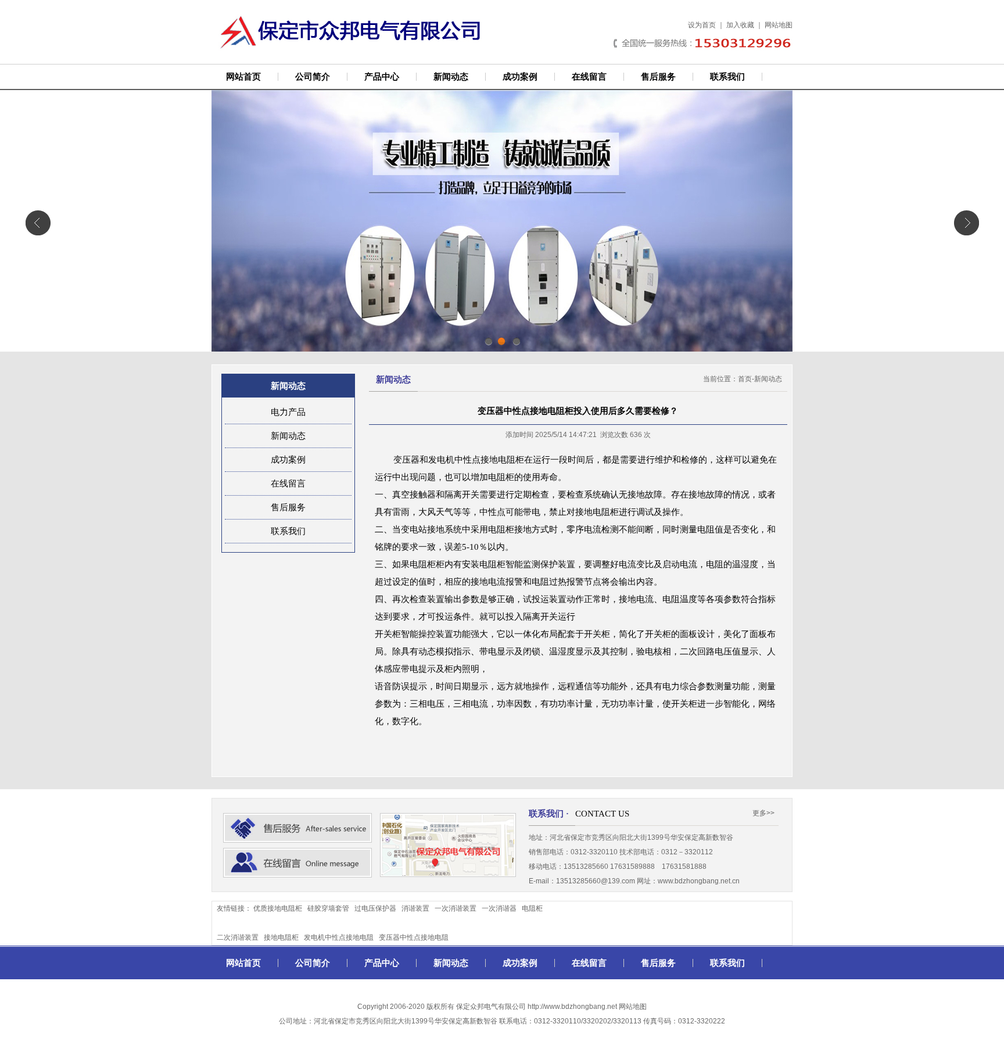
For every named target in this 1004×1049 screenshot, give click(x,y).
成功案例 (520, 76)
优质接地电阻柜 (277, 908)
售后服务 (658, 76)
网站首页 (243, 76)
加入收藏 (740, 25)
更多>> (763, 813)
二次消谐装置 (238, 937)
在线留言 (589, 76)
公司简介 (312, 76)
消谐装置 (415, 908)
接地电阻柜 (281, 937)
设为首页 (702, 25)
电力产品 (288, 412)
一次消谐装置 (455, 908)
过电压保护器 (375, 908)
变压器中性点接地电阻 (414, 937)
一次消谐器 (499, 908)
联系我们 (727, 76)
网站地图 (779, 25)
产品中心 (381, 76)
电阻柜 (532, 908)
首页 (745, 379)
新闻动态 (450, 76)
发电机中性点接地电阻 (339, 937)
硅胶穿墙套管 (328, 908)
